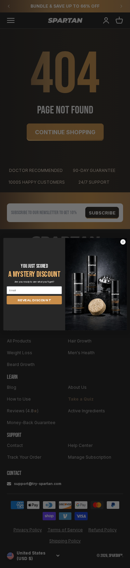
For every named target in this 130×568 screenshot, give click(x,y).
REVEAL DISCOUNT (34, 300)
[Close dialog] (122, 242)
